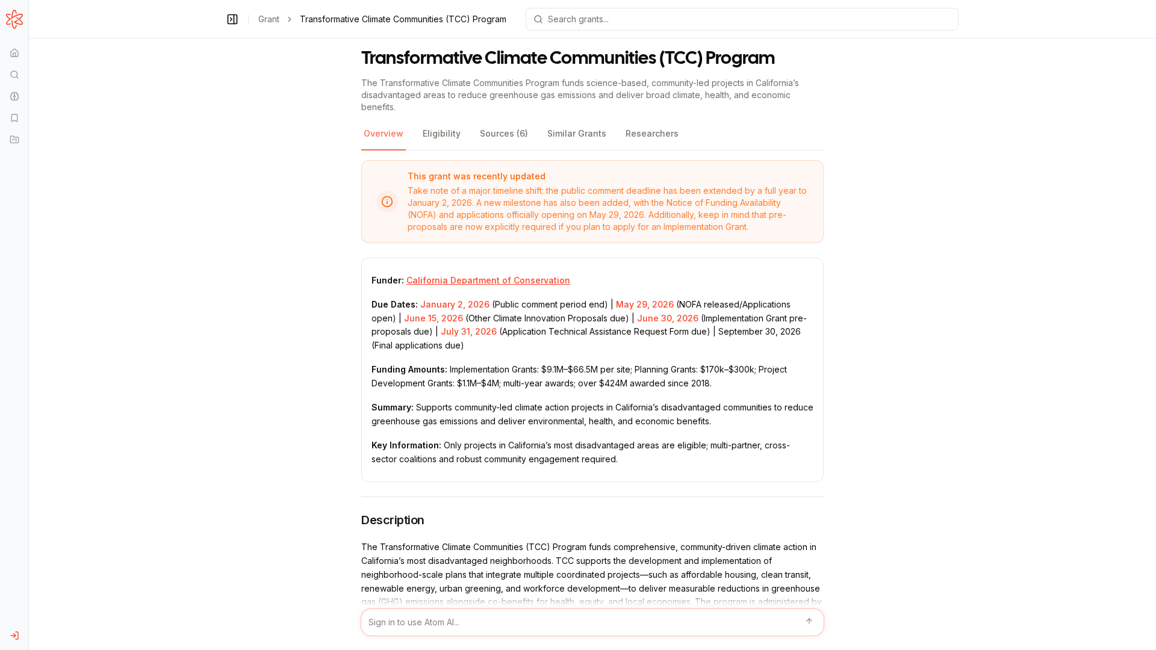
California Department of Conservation (488, 280)
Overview (383, 133)
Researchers (652, 133)
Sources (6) (504, 133)
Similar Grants (576, 133)
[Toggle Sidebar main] (28, 325)
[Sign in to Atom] (14, 635)
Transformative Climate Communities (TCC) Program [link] (403, 19)
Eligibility (442, 133)
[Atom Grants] (14, 19)
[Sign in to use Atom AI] (592, 622)
